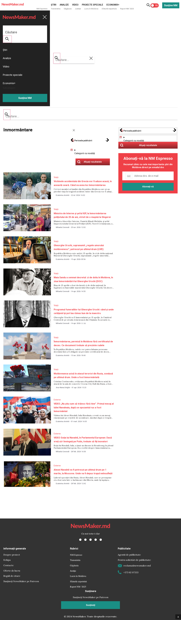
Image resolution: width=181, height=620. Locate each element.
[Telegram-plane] (101, 540)
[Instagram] (90, 540)
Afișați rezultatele (148, 145)
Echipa (7, 559)
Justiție (78, 9)
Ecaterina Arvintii (62, 195)
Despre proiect (11, 554)
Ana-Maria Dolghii (63, 388)
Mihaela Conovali (62, 227)
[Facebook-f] (80, 540)
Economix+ (112, 4)
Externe (57, 400)
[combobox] (90, 116)
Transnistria (55, 9)
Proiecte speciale (92, 4)
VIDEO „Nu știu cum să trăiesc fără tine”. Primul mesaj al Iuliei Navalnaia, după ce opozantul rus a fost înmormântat (84, 407)
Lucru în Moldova (91, 9)
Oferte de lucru (11, 570)
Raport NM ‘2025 (127, 9)
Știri (53, 4)
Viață (56, 177)
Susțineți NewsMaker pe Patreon (21, 581)
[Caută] (6, 114)
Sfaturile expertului (109, 9)
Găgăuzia (68, 9)
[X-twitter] (85, 540)
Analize (64, 4)
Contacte (8, 565)
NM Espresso (42, 9)
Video (75, 4)
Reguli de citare (11, 575)
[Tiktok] (95, 540)
